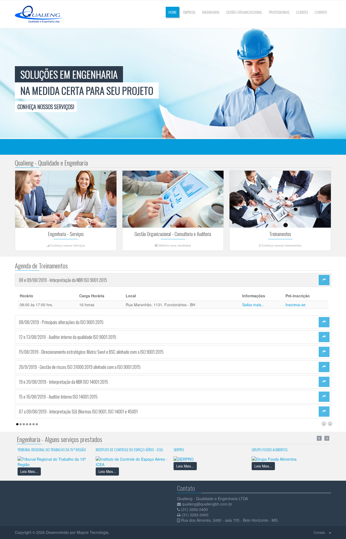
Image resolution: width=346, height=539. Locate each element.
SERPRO (179, 449)
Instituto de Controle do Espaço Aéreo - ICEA (129, 449)
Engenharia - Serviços (66, 233)
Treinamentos (280, 233)
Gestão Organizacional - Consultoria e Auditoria (173, 233)
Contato (319, 532)
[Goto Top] (330, 532)
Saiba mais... (253, 304)
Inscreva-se (295, 304)
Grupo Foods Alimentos (269, 449)
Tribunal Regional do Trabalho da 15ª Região (52, 449)
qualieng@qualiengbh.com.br (207, 504)
